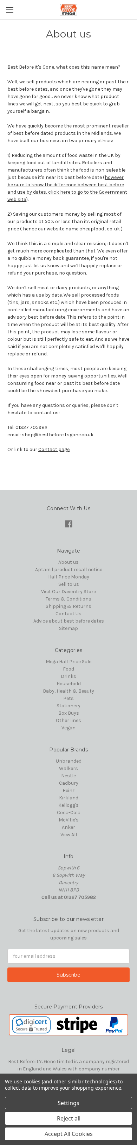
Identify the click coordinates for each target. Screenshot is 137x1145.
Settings (68, 1103)
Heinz (69, 790)
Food (68, 669)
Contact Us (68, 614)
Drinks (68, 676)
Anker (68, 827)
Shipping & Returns (68, 606)
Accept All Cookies (69, 1134)
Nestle (68, 776)
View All (68, 835)
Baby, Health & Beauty (68, 691)
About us (68, 562)
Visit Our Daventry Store (68, 592)
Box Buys (68, 713)
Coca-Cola (68, 813)
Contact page (54, 449)
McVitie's (69, 820)
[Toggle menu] (9, 9)
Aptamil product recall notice (68, 569)
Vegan (68, 728)
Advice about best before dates (68, 621)
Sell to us (68, 584)
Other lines (68, 720)
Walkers (68, 768)
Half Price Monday (68, 577)
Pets (68, 698)
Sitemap (68, 628)
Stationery (68, 706)
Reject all (68, 1118)
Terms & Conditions (68, 599)
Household (69, 684)
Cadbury (68, 783)
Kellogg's (68, 805)
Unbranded (68, 761)
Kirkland (68, 798)
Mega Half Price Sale (68, 662)
